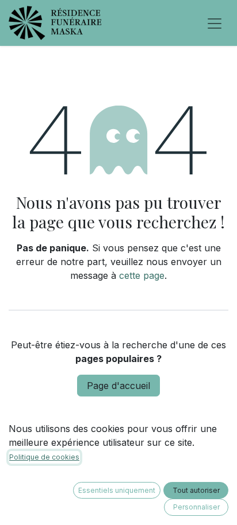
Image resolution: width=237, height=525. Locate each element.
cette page (142, 275)
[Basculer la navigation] (214, 23)
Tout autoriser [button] (196, 490)
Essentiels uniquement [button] (116, 490)
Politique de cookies (44, 457)
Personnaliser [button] (196, 507)
